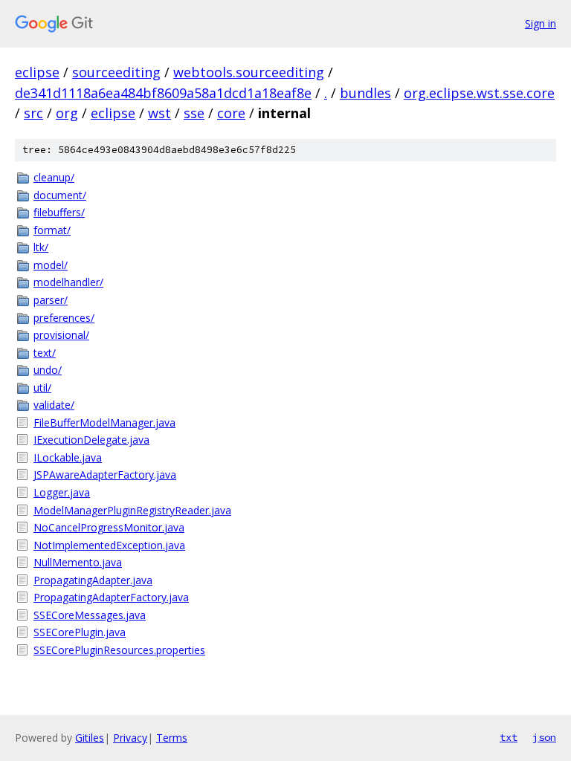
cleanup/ (53, 177)
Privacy (130, 738)
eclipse (37, 72)
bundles (365, 93)
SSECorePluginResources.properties (119, 650)
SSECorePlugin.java (79, 632)
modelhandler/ (68, 282)
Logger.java (61, 492)
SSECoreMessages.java (89, 615)
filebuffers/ (59, 212)
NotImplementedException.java (109, 545)
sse (194, 113)
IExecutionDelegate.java (91, 440)
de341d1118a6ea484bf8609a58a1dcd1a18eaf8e (163, 93)
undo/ (47, 370)
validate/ (53, 405)
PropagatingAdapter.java (92, 580)
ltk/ (40, 247)
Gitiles (89, 738)
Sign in (540, 23)
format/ (52, 230)
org (67, 113)
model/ (50, 265)
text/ (44, 353)
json (544, 737)
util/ (42, 387)
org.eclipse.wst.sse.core (479, 93)
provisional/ (61, 335)
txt (508, 737)
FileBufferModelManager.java (104, 422)
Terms (171, 738)
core (231, 113)
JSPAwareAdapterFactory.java (104, 474)
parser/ (50, 300)
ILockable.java (67, 457)
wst (159, 113)
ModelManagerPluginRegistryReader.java (132, 510)
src (33, 113)
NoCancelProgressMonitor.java (108, 527)
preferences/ (63, 318)
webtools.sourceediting (248, 72)
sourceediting (116, 72)
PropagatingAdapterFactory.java (111, 597)
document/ (59, 195)
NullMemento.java (77, 562)
